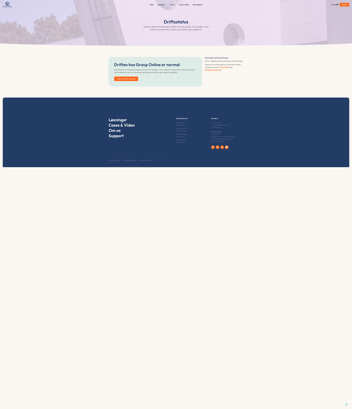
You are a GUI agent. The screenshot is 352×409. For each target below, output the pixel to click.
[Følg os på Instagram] (222, 147)
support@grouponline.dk (222, 125)
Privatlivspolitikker (114, 160)
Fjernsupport (197, 5)
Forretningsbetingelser (129, 160)
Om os (172, 5)
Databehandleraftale (146, 160)
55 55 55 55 (224, 67)
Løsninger (161, 5)
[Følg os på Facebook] (213, 147)
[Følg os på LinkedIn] (217, 147)
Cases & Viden (184, 5)
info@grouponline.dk (213, 70)
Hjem (152, 5)
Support (344, 5)
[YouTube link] (227, 147)
